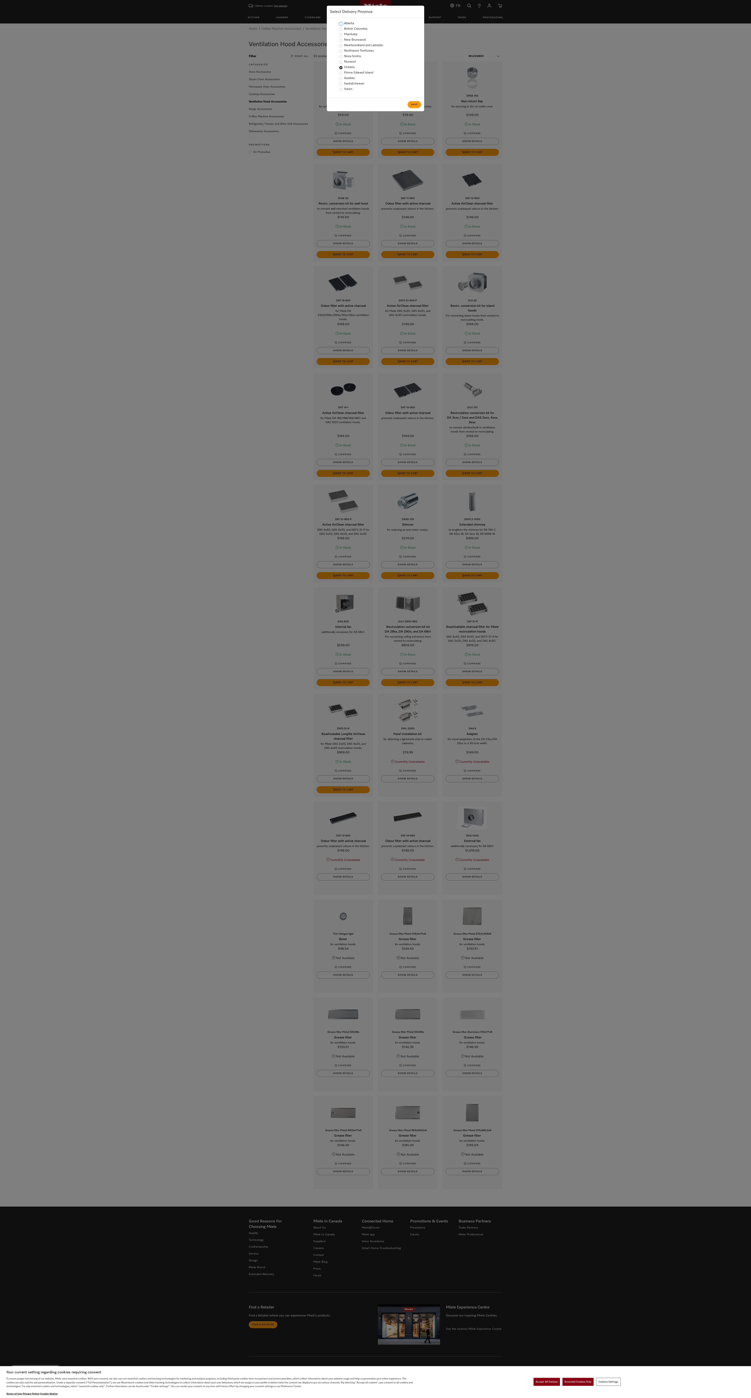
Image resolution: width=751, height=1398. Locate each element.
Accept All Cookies (547, 1381)
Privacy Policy (31, 1394)
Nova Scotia (352, 56)
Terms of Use (14, 1394)
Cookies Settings (608, 1381)
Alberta (349, 23)
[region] (375, 1382)
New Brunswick (355, 39)
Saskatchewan (354, 83)
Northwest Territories (359, 50)
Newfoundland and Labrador (363, 45)
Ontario (349, 67)
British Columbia (355, 29)
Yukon (348, 89)
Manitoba (350, 34)
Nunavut (350, 61)
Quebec (349, 78)
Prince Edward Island (358, 72)
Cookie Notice (49, 1394)
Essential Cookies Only (578, 1381)
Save (414, 104)
